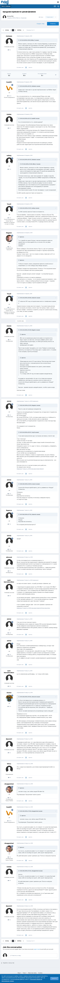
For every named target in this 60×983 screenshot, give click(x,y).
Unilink (9, 114)
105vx (9, 764)
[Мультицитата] (26, 67)
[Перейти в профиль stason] (9, 331)
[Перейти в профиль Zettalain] (9, 41)
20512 (9, 401)
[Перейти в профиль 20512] (9, 406)
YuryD (9, 204)
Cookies (40, 973)
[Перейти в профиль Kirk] (4, 17)
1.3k (10, 524)
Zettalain (9, 36)
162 (10, 49)
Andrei (9, 692)
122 (10, 752)
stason (9, 326)
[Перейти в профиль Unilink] (9, 119)
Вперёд (19, 30)
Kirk (12, 16)
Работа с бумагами (21, 18)
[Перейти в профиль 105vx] (9, 769)
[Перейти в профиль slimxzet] (9, 562)
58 (10, 777)
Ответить (53, 23)
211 (10, 339)
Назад (7, 30)
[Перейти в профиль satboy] (9, 161)
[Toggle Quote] (19, 40)
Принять (54, 978)
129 (10, 571)
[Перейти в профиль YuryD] (9, 209)
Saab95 (9, 82)
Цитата (30, 67)
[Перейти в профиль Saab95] (9, 87)
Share (41, 17)
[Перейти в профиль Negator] (9, 238)
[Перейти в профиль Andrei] (9, 698)
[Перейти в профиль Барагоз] (9, 516)
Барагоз (9, 510)
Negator (9, 233)
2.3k (10, 169)
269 (10, 595)
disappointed (9, 784)
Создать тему (40, 23)
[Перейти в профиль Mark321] (9, 744)
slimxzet (9, 557)
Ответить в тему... (16, 955)
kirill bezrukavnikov (9, 581)
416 (10, 128)
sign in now (37, 949)
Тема (24, 973)
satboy (9, 155)
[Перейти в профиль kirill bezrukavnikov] (9, 587)
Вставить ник (20, 67)
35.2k (9, 95)
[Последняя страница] (23, 30)
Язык (19, 973)
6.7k (10, 217)
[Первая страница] (3, 30)
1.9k (10, 797)
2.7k (10, 246)
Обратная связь (32, 973)
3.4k (10, 415)
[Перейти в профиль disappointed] (9, 789)
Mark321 (9, 739)
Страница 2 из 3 (30, 30)
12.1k (10, 706)
